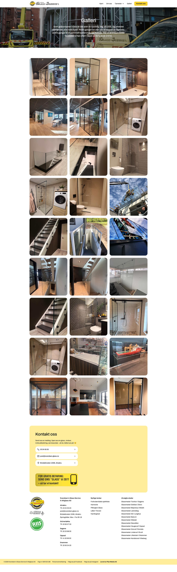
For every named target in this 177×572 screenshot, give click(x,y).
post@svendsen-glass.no (69, 511)
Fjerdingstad (95, 514)
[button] (119, 3)
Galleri (129, 4)
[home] (44, 3)
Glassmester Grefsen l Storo (131, 505)
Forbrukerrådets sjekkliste (100, 502)
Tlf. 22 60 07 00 (65, 524)
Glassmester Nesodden (130, 523)
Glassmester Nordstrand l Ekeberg (133, 538)
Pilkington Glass (97, 508)
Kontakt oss (141, 4)
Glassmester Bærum (129, 517)
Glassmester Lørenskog (130, 511)
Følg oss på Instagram (91, 562)
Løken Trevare (96, 511)
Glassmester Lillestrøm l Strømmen (134, 535)
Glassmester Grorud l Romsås (132, 529)
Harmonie (94, 505)
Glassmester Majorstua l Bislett (132, 508)
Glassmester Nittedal (129, 520)
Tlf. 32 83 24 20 (65, 545)
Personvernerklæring (59, 562)
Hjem (101, 4)
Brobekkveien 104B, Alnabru (70, 514)
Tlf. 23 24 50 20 (65, 508)
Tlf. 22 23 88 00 (65, 531)
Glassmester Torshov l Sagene (132, 502)
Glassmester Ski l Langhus (131, 514)
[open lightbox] (48, 77)
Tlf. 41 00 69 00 (65, 538)
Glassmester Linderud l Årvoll (132, 532)
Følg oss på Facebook (75, 562)
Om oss (109, 4)
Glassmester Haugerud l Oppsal (133, 526)
